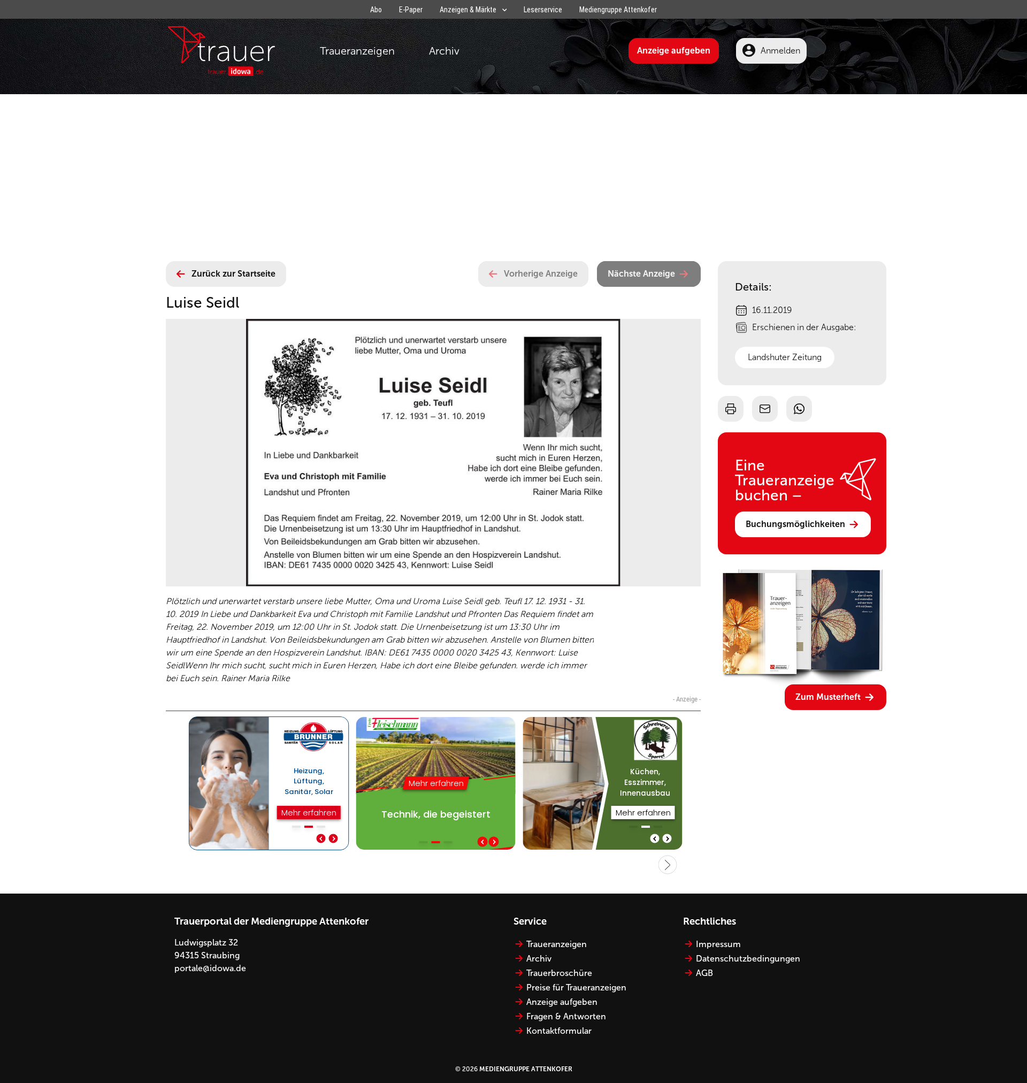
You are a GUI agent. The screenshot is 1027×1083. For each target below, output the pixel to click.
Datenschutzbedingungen (748, 958)
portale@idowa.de (210, 968)
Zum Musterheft (828, 696)
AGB (704, 973)
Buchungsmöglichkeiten (795, 524)
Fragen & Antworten (566, 1016)
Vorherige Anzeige (541, 273)
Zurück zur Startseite (233, 273)
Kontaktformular (559, 1030)
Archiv (444, 51)
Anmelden (780, 50)
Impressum (718, 944)
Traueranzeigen (357, 51)
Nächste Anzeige (641, 273)
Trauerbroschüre (559, 973)
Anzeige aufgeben (673, 50)
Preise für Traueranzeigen (576, 987)
